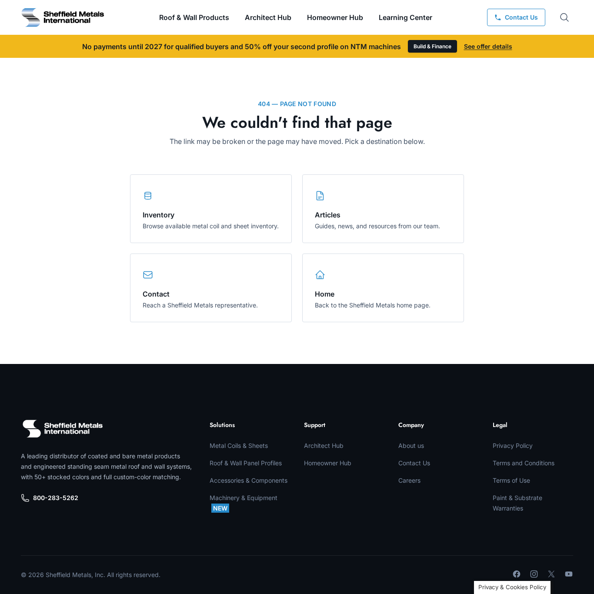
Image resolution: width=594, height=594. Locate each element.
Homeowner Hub (335, 17)
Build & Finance (432, 46)
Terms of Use (511, 480)
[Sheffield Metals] (62, 429)
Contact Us (414, 463)
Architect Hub (268, 17)
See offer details (488, 46)
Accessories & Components (248, 480)
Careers (409, 480)
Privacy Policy (513, 445)
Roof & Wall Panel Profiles (246, 463)
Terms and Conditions (523, 463)
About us (411, 445)
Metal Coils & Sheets (239, 445)
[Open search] (564, 17)
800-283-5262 (55, 497)
